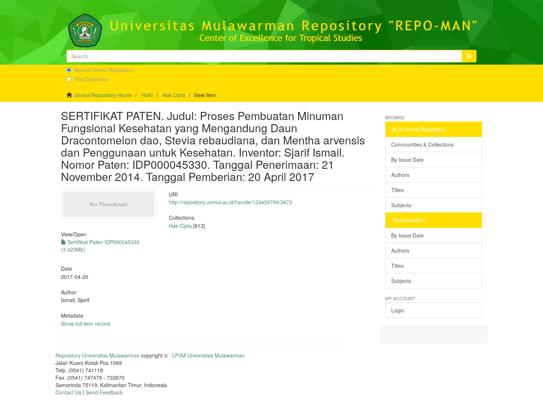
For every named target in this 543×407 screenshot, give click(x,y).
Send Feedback (104, 392)
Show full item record (85, 323)
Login (397, 310)
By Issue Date (407, 159)
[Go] (469, 56)
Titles (397, 190)
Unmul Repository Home (103, 95)
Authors (400, 174)
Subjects (401, 205)
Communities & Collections (422, 144)
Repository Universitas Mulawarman (97, 355)
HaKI (147, 95)
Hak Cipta (174, 95)
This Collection (91, 79)
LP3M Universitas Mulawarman (208, 355)
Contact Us (68, 392)
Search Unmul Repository (104, 69)
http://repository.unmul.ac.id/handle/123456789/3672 (230, 202)
